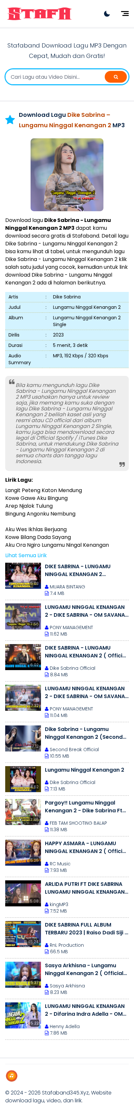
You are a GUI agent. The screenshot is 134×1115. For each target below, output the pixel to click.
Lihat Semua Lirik (26, 555)
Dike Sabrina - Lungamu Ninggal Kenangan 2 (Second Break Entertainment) (84, 733)
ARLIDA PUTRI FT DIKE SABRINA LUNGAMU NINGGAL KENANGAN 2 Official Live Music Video (85, 888)
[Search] (116, 77)
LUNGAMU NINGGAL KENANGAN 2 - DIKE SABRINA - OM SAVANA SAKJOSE (85, 611)
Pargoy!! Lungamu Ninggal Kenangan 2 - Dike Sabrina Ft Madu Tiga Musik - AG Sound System (83, 807)
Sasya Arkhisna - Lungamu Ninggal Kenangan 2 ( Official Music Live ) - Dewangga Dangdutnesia (84, 969)
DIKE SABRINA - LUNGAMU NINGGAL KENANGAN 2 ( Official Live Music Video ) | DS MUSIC (86, 652)
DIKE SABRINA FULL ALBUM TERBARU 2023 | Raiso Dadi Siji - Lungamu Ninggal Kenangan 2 (86, 929)
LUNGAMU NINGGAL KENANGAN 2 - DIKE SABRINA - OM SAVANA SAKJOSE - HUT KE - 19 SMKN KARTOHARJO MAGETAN (85, 692)
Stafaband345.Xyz (65, 1092)
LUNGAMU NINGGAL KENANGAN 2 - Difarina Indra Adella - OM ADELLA (85, 1010)
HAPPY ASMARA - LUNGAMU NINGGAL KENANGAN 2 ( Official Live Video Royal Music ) (86, 847)
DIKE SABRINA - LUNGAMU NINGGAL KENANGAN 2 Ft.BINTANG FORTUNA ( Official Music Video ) (85, 570)
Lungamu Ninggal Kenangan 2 (84, 770)
